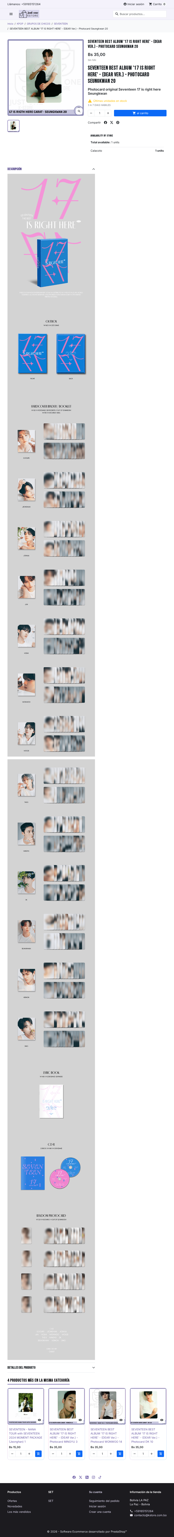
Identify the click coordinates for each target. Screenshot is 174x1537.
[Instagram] (93, 1477)
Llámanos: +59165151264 (23, 4)
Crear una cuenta (100, 1511)
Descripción (14, 169)
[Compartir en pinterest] (117, 122)
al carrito (140, 113)
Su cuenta (95, 1492)
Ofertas (12, 1501)
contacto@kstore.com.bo (150, 1515)
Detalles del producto (21, 1368)
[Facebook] (74, 1477)
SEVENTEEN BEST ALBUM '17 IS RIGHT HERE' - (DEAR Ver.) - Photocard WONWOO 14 (106, 1435)
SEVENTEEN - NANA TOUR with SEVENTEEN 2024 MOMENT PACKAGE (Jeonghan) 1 (25, 1435)
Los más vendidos (19, 1511)
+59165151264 (143, 1511)
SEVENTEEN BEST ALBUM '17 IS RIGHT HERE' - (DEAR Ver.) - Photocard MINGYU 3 (64, 1435)
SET (50, 1501)
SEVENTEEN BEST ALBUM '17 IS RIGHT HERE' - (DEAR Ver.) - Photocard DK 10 (145, 1435)
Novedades (14, 1506)
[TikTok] (100, 1477)
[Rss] (87, 1477)
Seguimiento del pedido (104, 1501)
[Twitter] (80, 1477)
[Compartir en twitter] (111, 122)
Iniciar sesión (97, 1506)
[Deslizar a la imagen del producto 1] (13, 126)
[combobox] (140, 14)
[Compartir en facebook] (105, 122)
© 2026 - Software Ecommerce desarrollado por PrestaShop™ (87, 1531)
